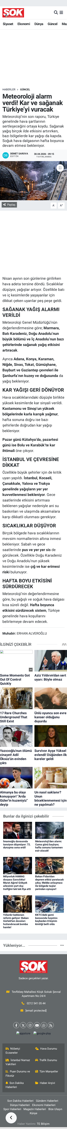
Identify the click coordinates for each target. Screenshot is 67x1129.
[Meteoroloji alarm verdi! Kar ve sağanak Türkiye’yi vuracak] (33, 180)
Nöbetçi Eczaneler (13, 1050)
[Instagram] (30, 1025)
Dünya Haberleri (20, 1105)
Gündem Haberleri (47, 1100)
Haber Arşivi (47, 1083)
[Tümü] (62, 945)
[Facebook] (16, 1025)
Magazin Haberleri (34, 1109)
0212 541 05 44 (36, 1003)
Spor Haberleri (12, 1109)
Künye (33, 1113)
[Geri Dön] (11, 1117)
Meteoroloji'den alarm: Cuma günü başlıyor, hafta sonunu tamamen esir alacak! (49, 846)
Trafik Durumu (48, 1060)
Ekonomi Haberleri (43, 1105)
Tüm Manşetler (48, 1071)
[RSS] (51, 1025)
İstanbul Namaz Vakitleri (18, 1062)
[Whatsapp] (44, 1025)
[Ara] (56, 12)
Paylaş (11, 204)
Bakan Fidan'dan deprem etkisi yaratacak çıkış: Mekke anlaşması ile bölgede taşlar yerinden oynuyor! (49, 882)
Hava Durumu (48, 1048)
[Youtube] (37, 1025)
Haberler (8, 89)
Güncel (52, 24)
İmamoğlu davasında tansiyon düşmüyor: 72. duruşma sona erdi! (17, 844)
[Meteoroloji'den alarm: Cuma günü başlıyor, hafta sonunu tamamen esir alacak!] (49, 830)
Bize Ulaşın (55, 1109)
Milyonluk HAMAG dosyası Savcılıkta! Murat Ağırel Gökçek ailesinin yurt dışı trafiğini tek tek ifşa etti (17, 882)
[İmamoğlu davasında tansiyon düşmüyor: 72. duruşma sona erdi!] (17, 830)
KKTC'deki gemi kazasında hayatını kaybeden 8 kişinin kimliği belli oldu (46, 919)
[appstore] (23, 1034)
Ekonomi (23, 24)
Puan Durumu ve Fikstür (18, 1073)
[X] (23, 1025)
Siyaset (8, 24)
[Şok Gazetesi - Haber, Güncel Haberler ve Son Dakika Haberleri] (13, 12)
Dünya (38, 24)
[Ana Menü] (61, 12)
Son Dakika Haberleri (15, 1085)
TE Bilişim (43, 1123)
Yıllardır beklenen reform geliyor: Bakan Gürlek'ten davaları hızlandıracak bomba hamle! (16, 921)
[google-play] (42, 1034)
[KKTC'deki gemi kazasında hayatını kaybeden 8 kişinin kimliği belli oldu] (49, 904)
